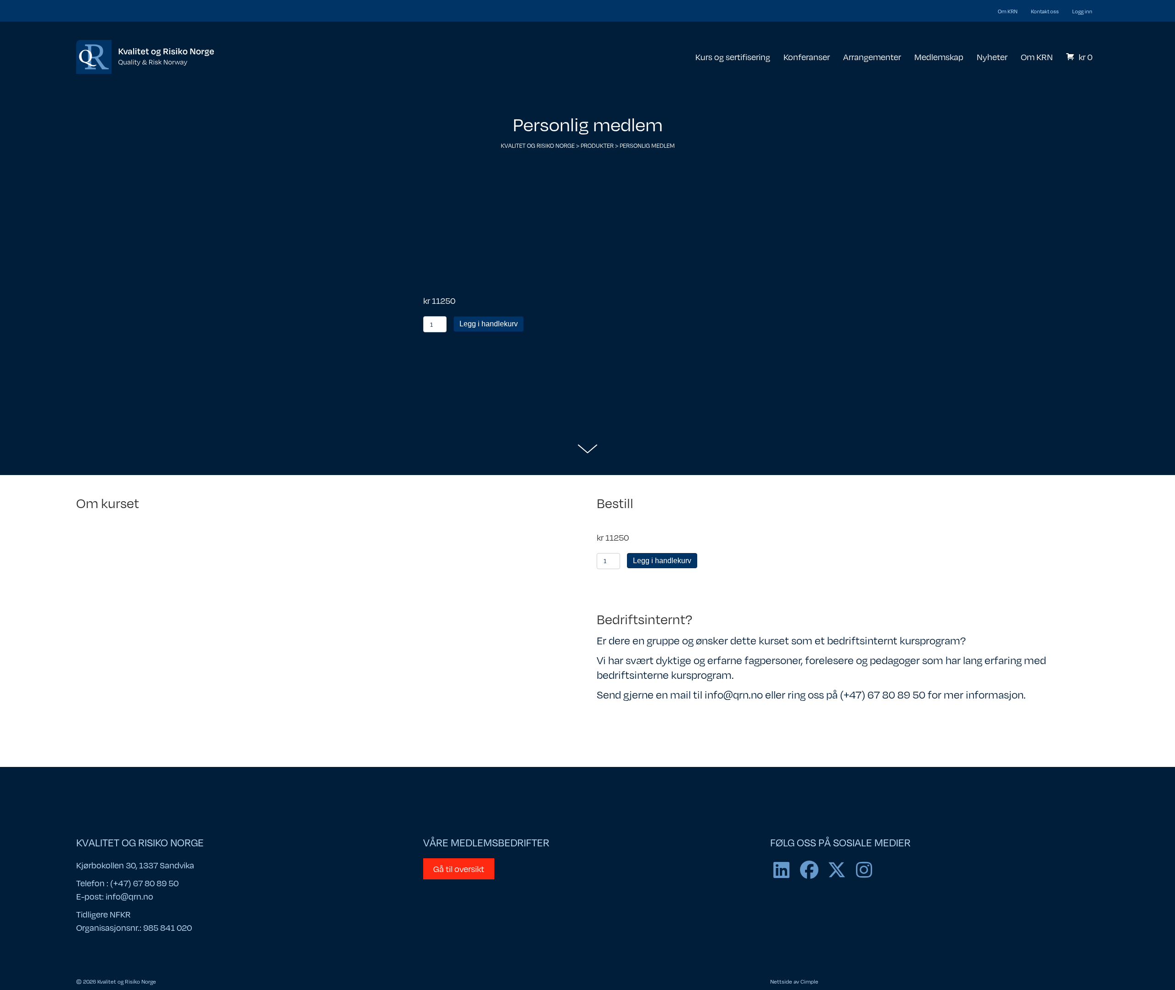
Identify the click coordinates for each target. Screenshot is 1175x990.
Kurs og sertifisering (732, 56)
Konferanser (806, 56)
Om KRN (1008, 11)
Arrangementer (872, 56)
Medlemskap (938, 56)
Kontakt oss (1045, 11)
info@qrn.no (129, 896)
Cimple (809, 981)
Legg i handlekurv (488, 324)
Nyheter (992, 56)
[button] (781, 869)
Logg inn (1082, 11)
